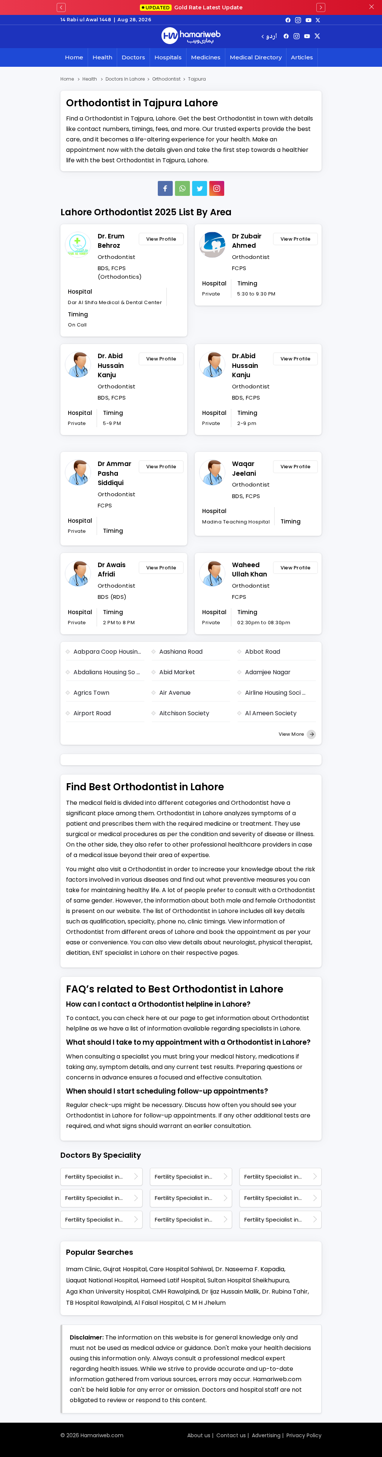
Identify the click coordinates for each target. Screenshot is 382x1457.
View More (292, 734)
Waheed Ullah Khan (249, 569)
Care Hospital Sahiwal (181, 1269)
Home (74, 57)
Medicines (205, 57)
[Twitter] (199, 188)
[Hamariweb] (191, 36)
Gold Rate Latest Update (193, 7)
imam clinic (83, 1269)
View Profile (161, 239)
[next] (320, 7)
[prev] (61, 7)
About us (198, 1435)
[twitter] (318, 19)
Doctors (133, 57)
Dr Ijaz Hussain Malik (230, 1291)
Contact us (231, 1435)
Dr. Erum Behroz (111, 241)
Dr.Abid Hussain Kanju (245, 365)
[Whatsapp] (182, 188)
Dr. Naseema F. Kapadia (249, 1269)
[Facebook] (165, 188)
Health (102, 57)
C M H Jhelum (206, 1302)
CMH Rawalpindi (175, 1291)
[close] (372, 7)
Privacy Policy (304, 1435)
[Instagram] (298, 19)
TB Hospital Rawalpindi (99, 1302)
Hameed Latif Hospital (173, 1280)
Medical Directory (256, 57)
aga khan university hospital (108, 1291)
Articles (302, 57)
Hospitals (168, 57)
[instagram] (216, 188)
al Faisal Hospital (158, 1302)
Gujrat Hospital (125, 1269)
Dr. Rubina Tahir (285, 1291)
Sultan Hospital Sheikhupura (248, 1280)
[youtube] (308, 19)
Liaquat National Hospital (102, 1280)
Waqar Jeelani (244, 468)
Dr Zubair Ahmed (247, 241)
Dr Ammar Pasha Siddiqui (114, 473)
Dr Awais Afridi (112, 569)
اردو (271, 37)
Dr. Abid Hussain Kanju (111, 365)
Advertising (266, 1435)
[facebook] (288, 19)
